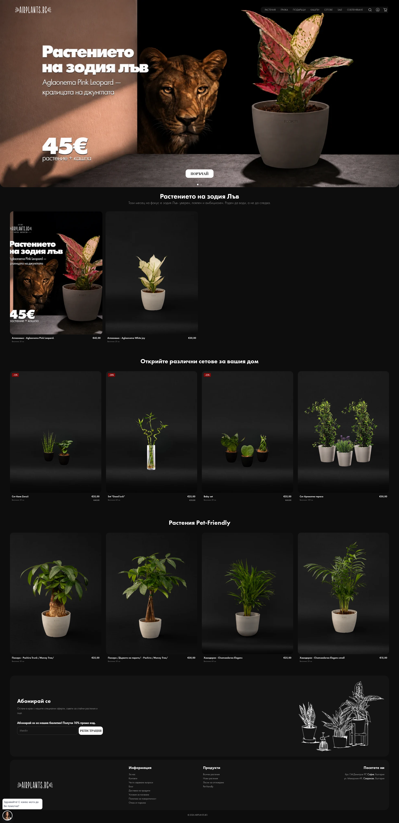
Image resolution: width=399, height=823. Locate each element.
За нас (132, 774)
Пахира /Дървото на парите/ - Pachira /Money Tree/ (138, 657)
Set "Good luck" (116, 496)
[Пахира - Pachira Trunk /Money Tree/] (55, 593)
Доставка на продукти (139, 790)
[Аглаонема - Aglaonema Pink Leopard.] (56, 273)
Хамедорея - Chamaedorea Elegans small (322, 657)
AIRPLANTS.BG (201, 814)
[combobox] (370, 10)
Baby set (208, 496)
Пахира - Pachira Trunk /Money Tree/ (33, 657)
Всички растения (211, 774)
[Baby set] (247, 432)
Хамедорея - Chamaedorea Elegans (223, 657)
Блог (131, 786)
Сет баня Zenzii (20, 496)
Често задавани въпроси (141, 782)
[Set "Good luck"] (151, 432)
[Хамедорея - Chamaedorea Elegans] (247, 593)
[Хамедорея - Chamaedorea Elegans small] (343, 593)
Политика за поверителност (142, 798)
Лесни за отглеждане (213, 782)
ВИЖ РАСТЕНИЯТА (34, 177)
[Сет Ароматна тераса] (343, 432)
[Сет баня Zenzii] (55, 432)
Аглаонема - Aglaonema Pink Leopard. (33, 338)
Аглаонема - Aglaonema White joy (126, 338)
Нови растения (210, 778)
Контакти (133, 778)
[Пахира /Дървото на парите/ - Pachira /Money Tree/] (151, 593)
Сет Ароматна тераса (311, 496)
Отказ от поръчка (137, 802)
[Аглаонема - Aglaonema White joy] (152, 273)
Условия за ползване (139, 794)
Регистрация (91, 731)
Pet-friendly (208, 786)
